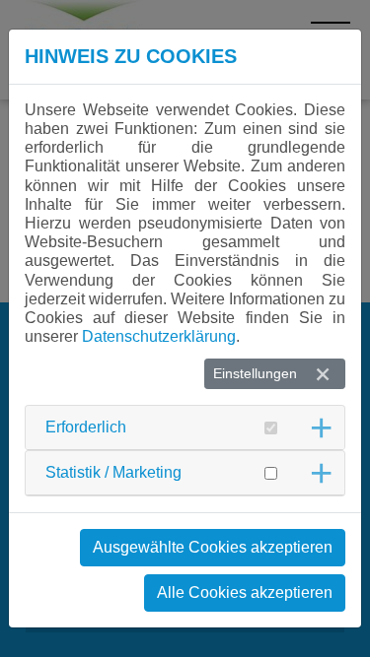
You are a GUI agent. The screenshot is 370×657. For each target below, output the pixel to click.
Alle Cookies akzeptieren (245, 592)
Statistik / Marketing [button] (113, 472)
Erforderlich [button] (85, 427)
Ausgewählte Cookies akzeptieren (213, 547)
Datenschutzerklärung (159, 336)
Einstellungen (255, 373)
